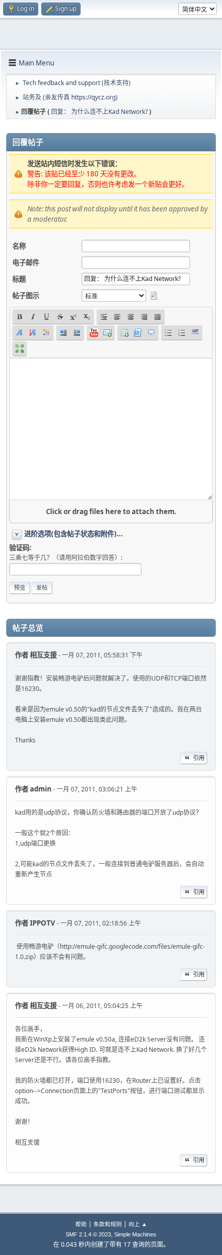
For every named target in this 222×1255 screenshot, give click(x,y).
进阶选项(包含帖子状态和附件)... (73, 533)
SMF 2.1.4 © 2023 (88, 1234)
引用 (198, 758)
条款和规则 (107, 1224)
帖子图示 (25, 295)
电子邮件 (25, 262)
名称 (19, 246)
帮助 (81, 1224)
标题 (19, 279)
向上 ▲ (138, 1224)
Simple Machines (135, 1234)
